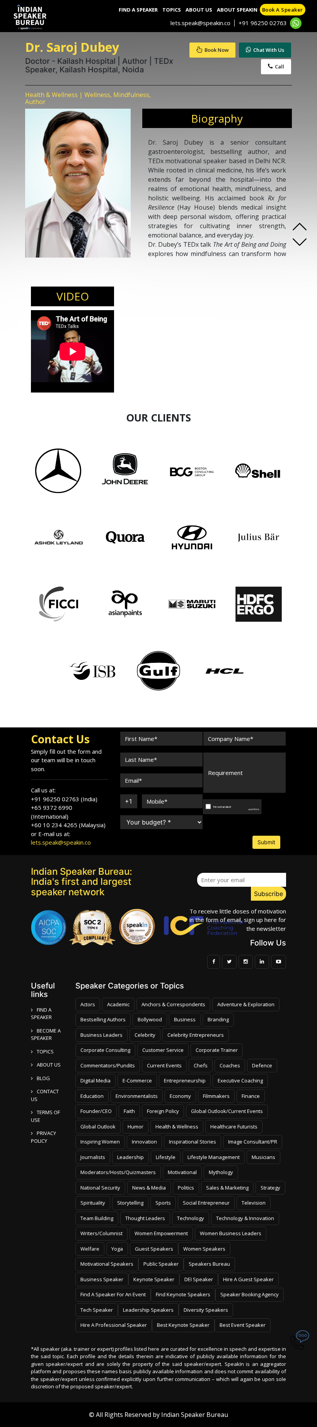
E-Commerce (137, 1080)
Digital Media (95, 1080)
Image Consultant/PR (252, 1141)
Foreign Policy (163, 1111)
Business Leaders (101, 1034)
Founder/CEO (96, 1111)
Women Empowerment (161, 1233)
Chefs (201, 1065)
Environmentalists (137, 1095)
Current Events (164, 1065)
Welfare (89, 1248)
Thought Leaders (145, 1218)
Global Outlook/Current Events (227, 1111)
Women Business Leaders (230, 1233)
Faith (129, 1111)
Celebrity (145, 1034)
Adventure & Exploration (245, 1004)
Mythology (221, 1172)
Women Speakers (204, 1248)
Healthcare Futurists (233, 1126)
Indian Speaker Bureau (194, 1414)
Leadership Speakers (148, 1309)
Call (279, 66)
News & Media (149, 1187)
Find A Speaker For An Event (113, 1294)
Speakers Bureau (209, 1263)
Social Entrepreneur (206, 1202)
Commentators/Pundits (107, 1065)
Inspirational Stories (192, 1141)
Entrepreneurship (185, 1080)
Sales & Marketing (227, 1187)
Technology (190, 1218)
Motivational (182, 1172)
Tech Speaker (96, 1309)
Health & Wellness (176, 1126)
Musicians (263, 1157)
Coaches (230, 1065)
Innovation (144, 1141)
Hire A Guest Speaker (248, 1279)
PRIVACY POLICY (43, 1137)
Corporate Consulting (105, 1049)
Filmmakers (216, 1095)
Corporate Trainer (217, 1049)
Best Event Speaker (243, 1324)
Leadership (130, 1157)
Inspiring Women (100, 1141)
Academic (118, 1004)
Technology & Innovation (245, 1218)
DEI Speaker (198, 1279)
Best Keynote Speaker (183, 1324)
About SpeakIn (237, 9)
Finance (251, 1095)
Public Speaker (161, 1263)
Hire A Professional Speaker (113, 1324)
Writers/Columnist (101, 1233)
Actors (87, 1004)
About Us (199, 9)
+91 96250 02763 (263, 23)
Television (254, 1202)
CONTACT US (45, 1095)
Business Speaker (101, 1279)
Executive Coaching (240, 1080)
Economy (180, 1095)
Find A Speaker (138, 9)
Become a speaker (46, 1034)
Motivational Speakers (106, 1263)
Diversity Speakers (206, 1309)
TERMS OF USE (45, 1116)
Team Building (96, 1218)
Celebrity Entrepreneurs (195, 1034)
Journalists (92, 1157)
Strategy (270, 1187)
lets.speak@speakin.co (200, 23)
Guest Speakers (154, 1248)
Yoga (117, 1248)
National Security (100, 1187)
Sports (163, 1202)
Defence (262, 1065)
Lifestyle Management (213, 1157)
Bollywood (150, 1019)
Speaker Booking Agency (249, 1294)
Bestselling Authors (103, 1019)
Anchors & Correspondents (173, 1004)
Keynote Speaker (153, 1279)
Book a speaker (282, 9)
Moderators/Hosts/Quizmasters (118, 1172)
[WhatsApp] (296, 23)
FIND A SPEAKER (41, 1013)
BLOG (43, 1078)
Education (92, 1095)
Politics (186, 1187)
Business (185, 1019)
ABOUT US (49, 1064)
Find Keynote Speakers (183, 1294)
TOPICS (45, 1051)
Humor (135, 1126)
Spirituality (92, 1202)
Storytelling (130, 1202)
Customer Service (163, 1049)
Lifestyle (166, 1157)
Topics (171, 9)
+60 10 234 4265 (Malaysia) (68, 825)
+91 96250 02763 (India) (64, 799)
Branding (218, 1019)
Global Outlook (98, 1126)
